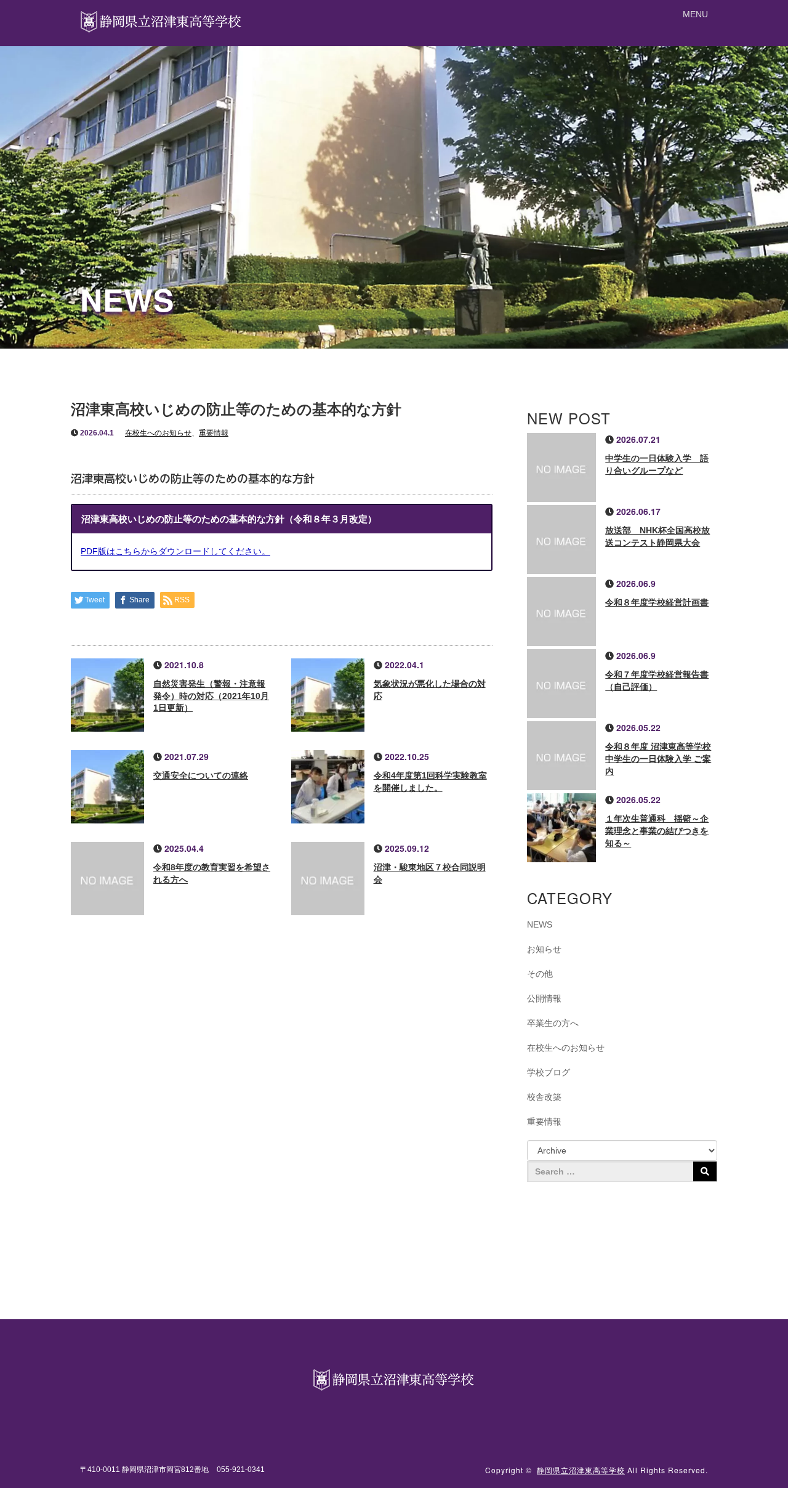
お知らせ (544, 949)
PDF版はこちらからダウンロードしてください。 (175, 551)
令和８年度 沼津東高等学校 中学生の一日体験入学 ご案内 (658, 759)
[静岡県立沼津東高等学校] (162, 20)
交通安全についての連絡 (200, 775)
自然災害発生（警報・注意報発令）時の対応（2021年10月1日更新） (211, 696)
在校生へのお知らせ (158, 433)
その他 (540, 974)
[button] (695, 14)
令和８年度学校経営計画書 (657, 602)
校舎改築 (544, 1097)
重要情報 (213, 433)
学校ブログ (548, 1072)
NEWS (539, 924)
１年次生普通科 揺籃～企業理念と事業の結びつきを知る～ (657, 831)
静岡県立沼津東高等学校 (581, 1470)
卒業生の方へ (553, 1023)
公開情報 (544, 998)
